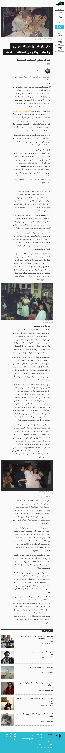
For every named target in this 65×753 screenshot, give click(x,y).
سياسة (50, 738)
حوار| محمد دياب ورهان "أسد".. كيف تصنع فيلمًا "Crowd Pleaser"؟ (35, 636)
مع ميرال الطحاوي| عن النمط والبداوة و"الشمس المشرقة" (38, 683)
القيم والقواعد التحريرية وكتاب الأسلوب (60, 41)
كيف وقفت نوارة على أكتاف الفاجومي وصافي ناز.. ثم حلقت (38, 714)
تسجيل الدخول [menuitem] (60, 21)
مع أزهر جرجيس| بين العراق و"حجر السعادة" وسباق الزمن (38, 698)
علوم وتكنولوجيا (48, 747)
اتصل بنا (31, 743)
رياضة (40, 744)
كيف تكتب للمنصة (59, 34)
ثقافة (48, 63)
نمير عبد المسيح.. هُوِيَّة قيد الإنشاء (44, 652)
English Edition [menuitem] (59, 26)
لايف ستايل (39, 747)
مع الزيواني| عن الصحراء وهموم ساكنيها (43, 667)
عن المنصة (30, 735)
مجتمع (50, 741)
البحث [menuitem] (60, 12)
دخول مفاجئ (48, 751)
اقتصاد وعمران (38, 738)
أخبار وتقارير (39, 734)
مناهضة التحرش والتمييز (60, 48)
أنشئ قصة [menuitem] (60, 16)
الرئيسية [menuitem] (60, 9)
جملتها (37, 93)
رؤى (51, 744)
